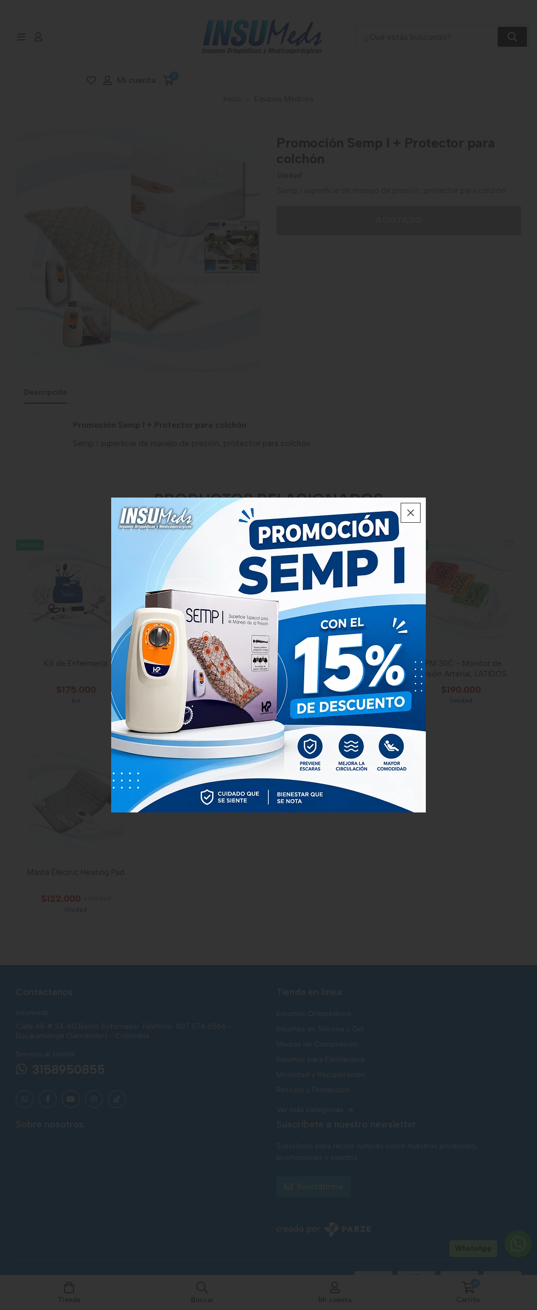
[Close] (411, 513)
